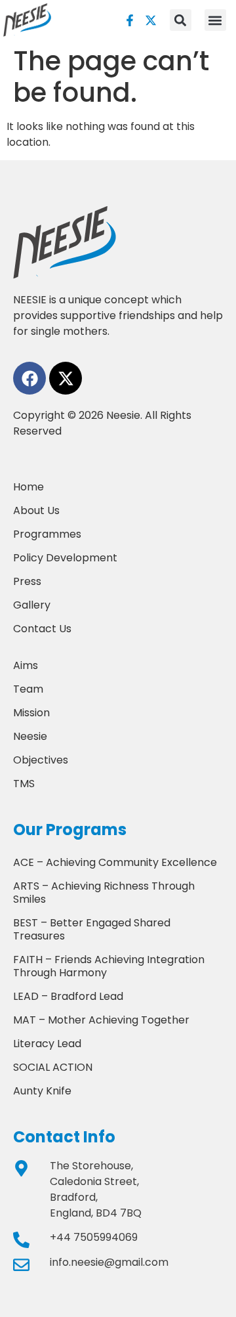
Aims (25, 665)
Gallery (31, 605)
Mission (31, 712)
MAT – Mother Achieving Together (101, 1019)
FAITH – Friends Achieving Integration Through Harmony (109, 966)
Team (28, 689)
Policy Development (65, 557)
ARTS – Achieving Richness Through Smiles (104, 892)
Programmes (47, 534)
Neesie (30, 736)
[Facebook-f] (130, 20)
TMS (24, 783)
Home (28, 486)
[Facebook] (29, 378)
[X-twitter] (151, 20)
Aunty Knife (42, 1090)
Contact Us (42, 628)
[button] (215, 20)
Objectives (40, 759)
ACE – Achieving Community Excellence (115, 862)
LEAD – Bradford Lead (68, 996)
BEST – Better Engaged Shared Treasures (91, 929)
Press (27, 581)
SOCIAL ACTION (52, 1067)
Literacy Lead (47, 1043)
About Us (36, 510)
